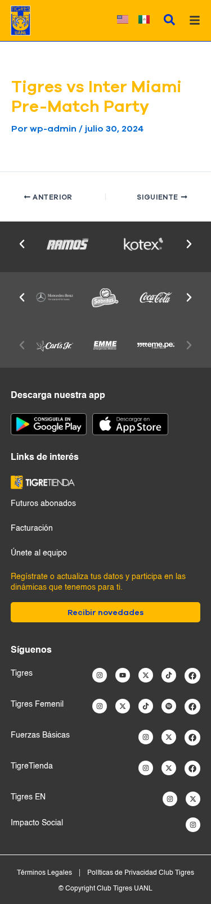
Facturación (32, 528)
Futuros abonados (43, 504)
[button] (22, 244)
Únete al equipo (39, 553)
